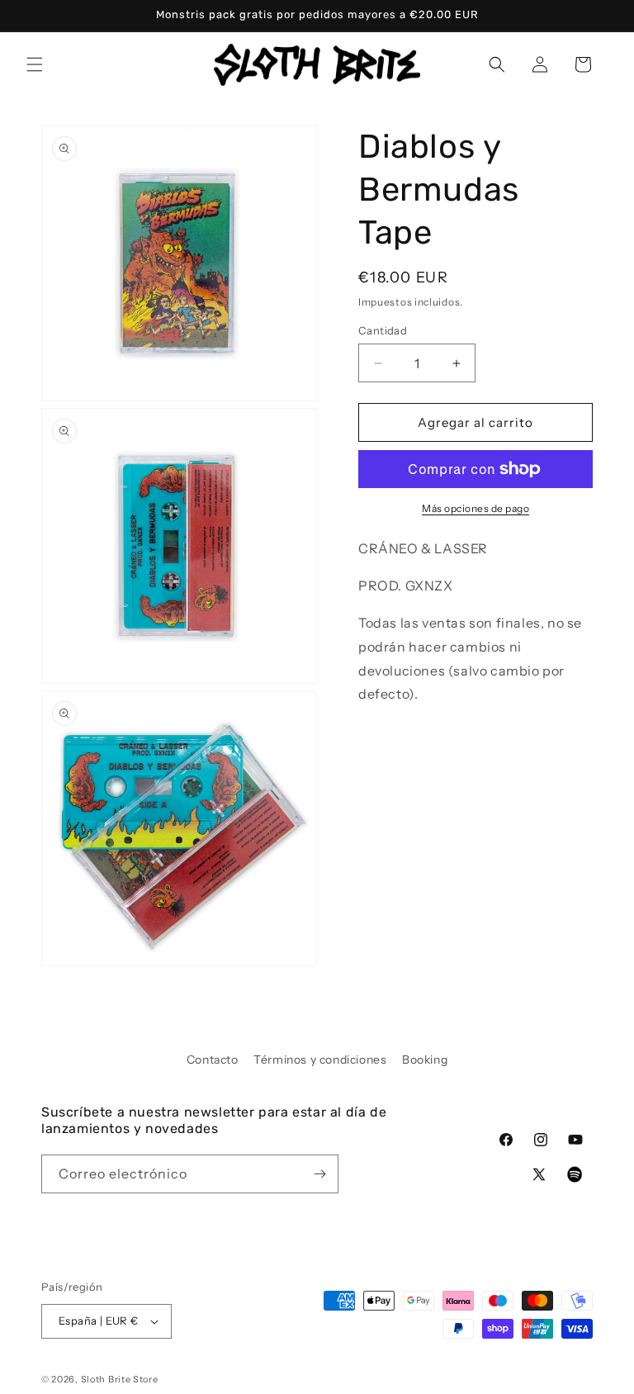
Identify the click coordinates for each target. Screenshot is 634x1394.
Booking (424, 1059)
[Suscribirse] (319, 1174)
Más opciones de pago (475, 508)
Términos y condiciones (319, 1059)
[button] (35, 64)
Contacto (213, 1059)
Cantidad (382, 330)
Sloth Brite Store (119, 1379)
